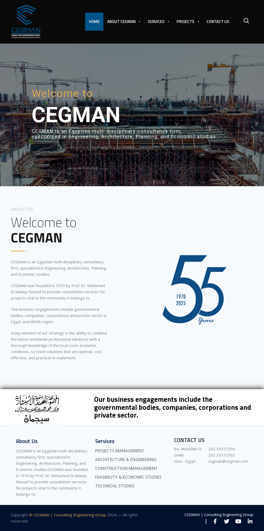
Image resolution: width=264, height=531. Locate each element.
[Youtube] (238, 521)
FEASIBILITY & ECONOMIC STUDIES (128, 477)
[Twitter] (227, 521)
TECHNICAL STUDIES (115, 486)
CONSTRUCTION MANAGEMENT (126, 468)
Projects (185, 21)
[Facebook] (215, 521)
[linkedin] (250, 521)
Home (94, 21)
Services (156, 21)
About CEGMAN (121, 21)
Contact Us (218, 21)
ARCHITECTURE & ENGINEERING (125, 459)
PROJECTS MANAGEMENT (120, 451)
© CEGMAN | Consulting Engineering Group (67, 514)
